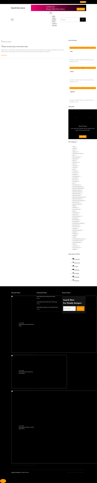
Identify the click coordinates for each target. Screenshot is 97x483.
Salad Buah (74, 228)
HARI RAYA (75, 158)
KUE (73, 183)
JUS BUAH (74, 170)
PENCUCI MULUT (76, 216)
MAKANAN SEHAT (76, 198)
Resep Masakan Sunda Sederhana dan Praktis (26, 325)
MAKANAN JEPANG (76, 191)
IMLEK (74, 160)
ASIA (73, 150)
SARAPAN (74, 233)
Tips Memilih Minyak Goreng (78, 238)
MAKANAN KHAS (76, 193)
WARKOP (74, 249)
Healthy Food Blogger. (16, 472)
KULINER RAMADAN (77, 186)
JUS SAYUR (75, 172)
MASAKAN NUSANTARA (78, 200)
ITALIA (74, 163)
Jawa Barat (74, 167)
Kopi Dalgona (75, 181)
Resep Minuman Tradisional (78, 223)
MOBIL (73, 205)
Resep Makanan (75, 219)
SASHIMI (74, 235)
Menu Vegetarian (75, 202)
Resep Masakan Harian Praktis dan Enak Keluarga (26, 372)
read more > (4, 55)
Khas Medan (74, 177)
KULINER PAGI (75, 184)
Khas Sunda (74, 179)
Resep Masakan (75, 221)
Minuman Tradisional (76, 204)
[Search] (83, 20)
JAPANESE (74, 165)
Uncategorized (75, 245)
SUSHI (73, 237)
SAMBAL (74, 231)
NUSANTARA (75, 212)
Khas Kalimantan (75, 176)
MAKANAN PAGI (76, 195)
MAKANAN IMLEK (76, 190)
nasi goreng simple (76, 209)
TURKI (73, 244)
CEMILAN (74, 151)
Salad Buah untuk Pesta (77, 230)
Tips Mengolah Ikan (76, 242)
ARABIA (74, 148)
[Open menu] (12, 19)
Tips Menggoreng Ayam (77, 240)
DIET (73, 155)
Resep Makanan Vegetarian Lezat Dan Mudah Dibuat (26, 428)
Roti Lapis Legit (75, 226)
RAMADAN (74, 217)
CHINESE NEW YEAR (77, 153)
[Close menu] (50, 13)
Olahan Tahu (74, 214)
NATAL (73, 211)
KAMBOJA (74, 174)
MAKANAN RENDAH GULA (78, 197)
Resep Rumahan (75, 224)
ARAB (73, 146)
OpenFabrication (18, 8)
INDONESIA (75, 162)
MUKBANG (74, 207)
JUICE (73, 169)
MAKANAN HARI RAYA (77, 188)
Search (80, 308)
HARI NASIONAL (76, 157)
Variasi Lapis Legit (76, 247)
